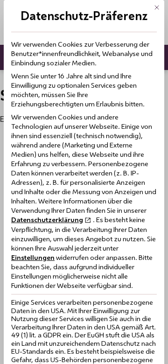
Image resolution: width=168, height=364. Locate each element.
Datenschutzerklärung (47, 219)
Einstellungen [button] (33, 257)
